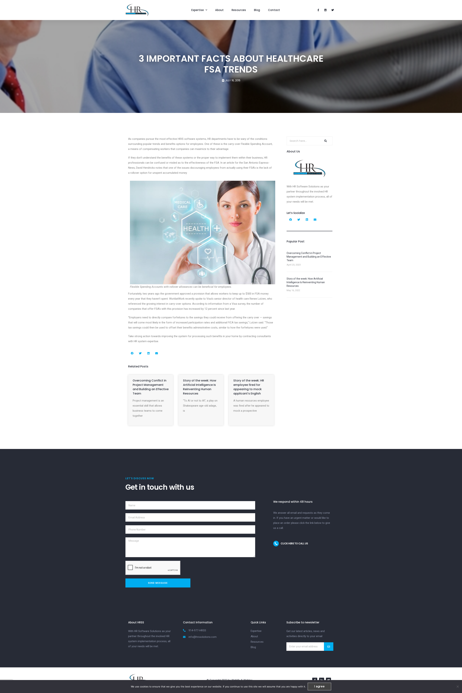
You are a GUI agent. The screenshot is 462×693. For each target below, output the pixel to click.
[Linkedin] (325, 10)
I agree (319, 686)
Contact (274, 10)
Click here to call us (294, 543)
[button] (132, 353)
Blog (257, 10)
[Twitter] (332, 10)
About (219, 10)
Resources (239, 10)
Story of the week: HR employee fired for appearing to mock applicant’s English (248, 387)
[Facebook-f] (318, 10)
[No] (457, 686)
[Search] (325, 141)
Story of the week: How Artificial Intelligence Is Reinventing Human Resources (199, 387)
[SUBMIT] (328, 646)
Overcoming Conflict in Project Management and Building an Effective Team (151, 387)
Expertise (197, 10)
